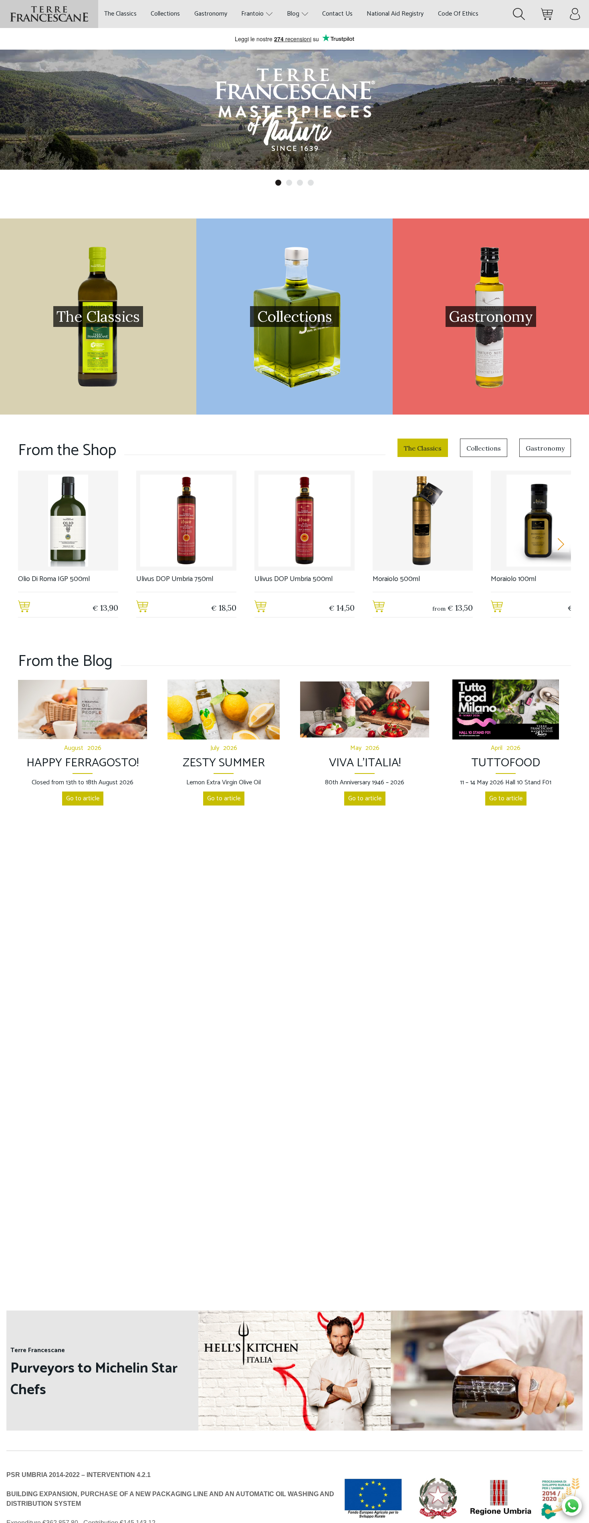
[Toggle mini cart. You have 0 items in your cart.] (547, 14)
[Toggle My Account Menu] (575, 14)
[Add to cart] (24, 607)
